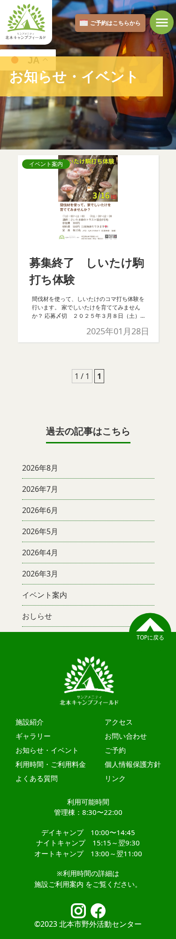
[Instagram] (78, 910)
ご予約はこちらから (115, 23)
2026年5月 (40, 531)
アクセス (119, 721)
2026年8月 (40, 468)
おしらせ (37, 616)
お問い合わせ (126, 736)
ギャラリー (33, 736)
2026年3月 (40, 573)
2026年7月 (40, 489)
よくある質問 (36, 778)
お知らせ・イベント (47, 750)
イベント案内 (44, 595)
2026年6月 (40, 510)
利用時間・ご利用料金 (50, 764)
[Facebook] (98, 910)
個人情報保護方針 (133, 764)
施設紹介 (29, 721)
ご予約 (115, 750)
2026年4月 (40, 552)
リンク (115, 778)
